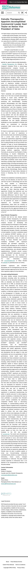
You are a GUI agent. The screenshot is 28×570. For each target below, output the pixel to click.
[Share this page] (26, 12)
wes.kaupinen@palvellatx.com (9, 475)
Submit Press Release (8, 564)
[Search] (19, 12)
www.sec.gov (6, 434)
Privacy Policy (21, 567)
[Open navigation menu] (2, 12)
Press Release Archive (16, 561)
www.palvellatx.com (9, 260)
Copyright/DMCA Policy (9, 567)
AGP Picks (3, 2)
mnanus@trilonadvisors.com (8, 483)
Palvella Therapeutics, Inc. (9, 64)
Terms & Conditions (20, 564)
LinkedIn (5, 262)
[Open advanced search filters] (22, 12)
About (7, 561)
